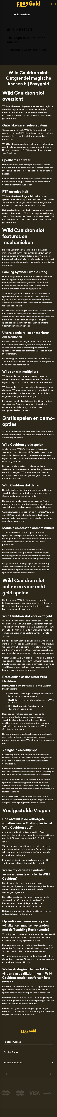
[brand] (53, 4)
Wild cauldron (22, 14)
